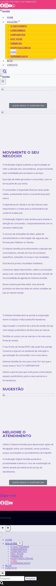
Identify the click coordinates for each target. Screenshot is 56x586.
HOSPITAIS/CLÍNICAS (20, 47)
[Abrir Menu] (3, 82)
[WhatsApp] (13, 7)
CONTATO (12, 65)
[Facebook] (2, 7)
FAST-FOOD (16, 39)
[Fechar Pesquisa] (2, 573)
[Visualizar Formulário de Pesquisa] (3, 71)
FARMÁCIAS (16, 43)
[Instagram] (6, 7)
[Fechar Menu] (0, 534)
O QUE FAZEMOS (18, 26)
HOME (10, 17)
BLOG (10, 60)
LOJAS (13, 52)
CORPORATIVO (17, 34)
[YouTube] (10, 7)
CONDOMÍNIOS (17, 30)
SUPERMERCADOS (19, 56)
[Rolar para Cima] (2, 528)
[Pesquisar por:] (12, 578)
